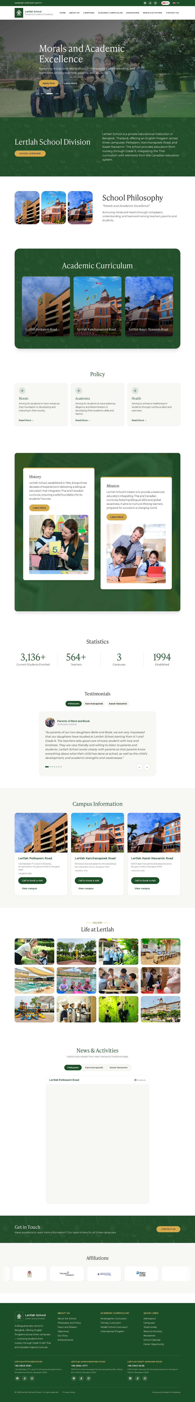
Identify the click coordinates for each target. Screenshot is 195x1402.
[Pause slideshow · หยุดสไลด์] (65, 93)
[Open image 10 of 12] (76, 1009)
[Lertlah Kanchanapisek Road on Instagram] (88, 1378)
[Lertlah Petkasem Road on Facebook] (17, 1378)
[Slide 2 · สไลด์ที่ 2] (49, 93)
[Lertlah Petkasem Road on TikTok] (24, 1378)
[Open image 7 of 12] (118, 980)
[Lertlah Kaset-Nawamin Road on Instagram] (145, 1378)
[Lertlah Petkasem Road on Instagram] (32, 1378)
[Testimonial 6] (58, 766)
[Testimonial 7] (61, 766)
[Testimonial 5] (56, 766)
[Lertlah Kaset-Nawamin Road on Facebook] (130, 1378)
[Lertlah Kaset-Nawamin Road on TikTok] (137, 1378)
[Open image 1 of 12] (34, 951)
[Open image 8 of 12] (160, 980)
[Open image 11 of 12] (118, 1009)
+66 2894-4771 (81, 870)
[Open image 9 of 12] (34, 1009)
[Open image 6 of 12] (76, 980)
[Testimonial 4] (54, 766)
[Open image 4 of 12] (160, 951)
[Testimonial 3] (52, 766)
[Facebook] (145, 3)
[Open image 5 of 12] (34, 980)
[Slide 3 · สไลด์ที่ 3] (57, 93)
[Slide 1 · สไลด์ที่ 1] (42, 93)
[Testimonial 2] (50, 766)
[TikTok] (150, 3)
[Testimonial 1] (47, 766)
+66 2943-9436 (137, 870)
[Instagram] (155, 3)
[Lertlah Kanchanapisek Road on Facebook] (74, 1378)
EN (167, 3)
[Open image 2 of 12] (76, 951)
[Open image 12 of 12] (160, 1009)
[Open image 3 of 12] (118, 951)
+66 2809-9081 (25, 873)
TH (177, 3)
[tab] (73, 1067)
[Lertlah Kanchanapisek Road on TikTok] (81, 1378)
